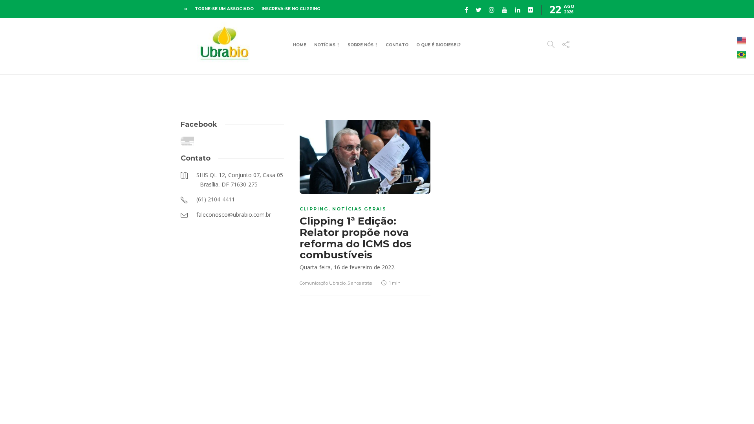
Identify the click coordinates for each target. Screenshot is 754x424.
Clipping (314, 209)
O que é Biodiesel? (438, 45)
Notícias (324, 45)
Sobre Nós (360, 45)
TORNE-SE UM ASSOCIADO (224, 8)
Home (299, 45)
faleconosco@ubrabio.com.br (542, 404)
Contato (397, 45)
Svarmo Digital (641, 404)
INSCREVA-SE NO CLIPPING (291, 8)
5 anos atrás (360, 283)
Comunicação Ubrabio (323, 283)
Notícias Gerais (359, 209)
